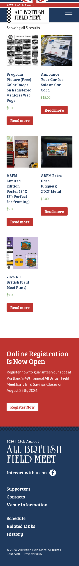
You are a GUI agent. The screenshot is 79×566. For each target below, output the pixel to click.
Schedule (16, 518)
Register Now (22, 407)
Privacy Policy (33, 553)
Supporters (19, 488)
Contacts (16, 496)
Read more (20, 120)
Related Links (21, 526)
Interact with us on (27, 472)
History (15, 534)
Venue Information (27, 504)
